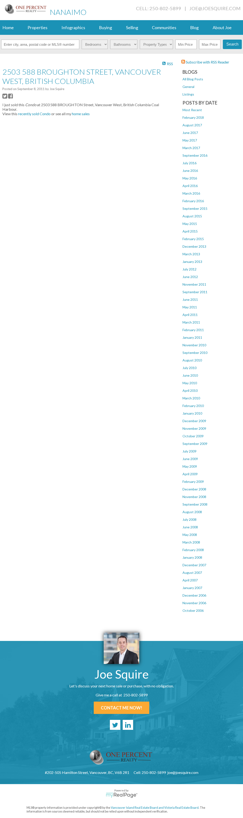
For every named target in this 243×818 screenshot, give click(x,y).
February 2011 (193, 330)
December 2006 (194, 595)
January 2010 (192, 413)
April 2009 (190, 474)
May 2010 (189, 383)
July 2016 (189, 163)
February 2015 (193, 239)
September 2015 (194, 208)
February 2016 (193, 201)
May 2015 (189, 224)
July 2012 (189, 269)
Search (232, 44)
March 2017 (191, 148)
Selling (132, 27)
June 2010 (190, 375)
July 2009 (189, 451)
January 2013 (192, 262)
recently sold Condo (34, 113)
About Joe (222, 27)
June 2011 (190, 299)
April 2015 (190, 231)
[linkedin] (128, 725)
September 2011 (194, 292)
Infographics (73, 27)
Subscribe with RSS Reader (207, 62)
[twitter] (115, 725)
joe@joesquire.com (215, 8)
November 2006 (194, 603)
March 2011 (191, 322)
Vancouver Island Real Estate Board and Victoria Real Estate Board (155, 807)
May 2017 (189, 140)
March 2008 (191, 542)
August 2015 (192, 216)
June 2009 (190, 459)
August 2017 (192, 125)
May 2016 (189, 178)
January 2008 (192, 557)
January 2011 (192, 337)
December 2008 (194, 489)
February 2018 (193, 117)
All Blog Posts (192, 79)
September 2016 (194, 155)
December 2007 (194, 565)
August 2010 (192, 360)
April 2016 (190, 186)
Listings (188, 94)
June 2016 (190, 171)
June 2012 (190, 277)
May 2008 (189, 535)
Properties (37, 27)
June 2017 (190, 133)
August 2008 (192, 512)
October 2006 (193, 610)
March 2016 (191, 193)
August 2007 (192, 573)
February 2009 (193, 482)
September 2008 (194, 504)
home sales (81, 113)
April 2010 (190, 390)
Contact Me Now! (121, 707)
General (188, 87)
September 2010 (194, 353)
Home (8, 27)
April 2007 (190, 580)
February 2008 (193, 550)
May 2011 (189, 307)
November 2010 (194, 345)
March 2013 (191, 254)
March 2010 (191, 398)
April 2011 (190, 315)
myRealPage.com (122, 795)
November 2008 (194, 497)
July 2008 (189, 519)
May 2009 (189, 466)
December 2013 (194, 246)
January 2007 (192, 588)
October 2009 (193, 436)
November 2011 (194, 284)
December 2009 (194, 421)
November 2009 (194, 428)
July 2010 (189, 368)
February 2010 (193, 406)
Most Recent (192, 110)
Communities (164, 27)
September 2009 (194, 444)
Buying (105, 27)
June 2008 (190, 527)
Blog (194, 27)
